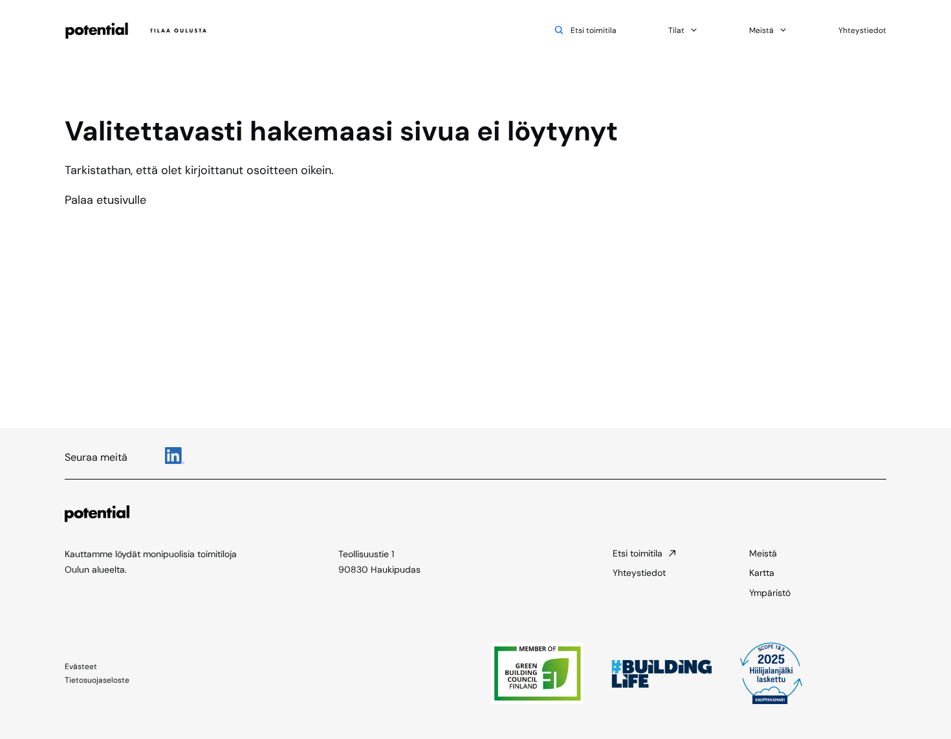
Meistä (761, 31)
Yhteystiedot (862, 31)
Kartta (761, 573)
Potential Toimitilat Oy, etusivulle (137, 30)
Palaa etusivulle (105, 200)
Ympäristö (770, 593)
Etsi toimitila (594, 31)
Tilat (676, 31)
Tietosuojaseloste (97, 680)
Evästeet (81, 666)
